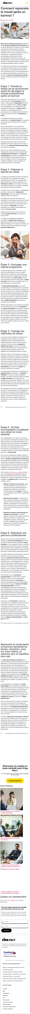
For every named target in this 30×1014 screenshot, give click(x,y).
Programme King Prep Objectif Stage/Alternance (14, 978)
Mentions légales (7, 1004)
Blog (4, 991)
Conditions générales (8, 1008)
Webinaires (5, 995)
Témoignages (6, 993)
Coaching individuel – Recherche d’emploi (12, 971)
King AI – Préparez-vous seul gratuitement (13, 980)
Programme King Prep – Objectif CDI (11, 976)
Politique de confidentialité (9, 1006)
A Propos (5, 988)
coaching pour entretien (15, 472)
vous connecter (11, 900)
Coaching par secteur (8, 969)
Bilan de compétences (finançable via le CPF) (13, 967)
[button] (27, 3)
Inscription (6, 930)
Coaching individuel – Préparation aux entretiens (14, 974)
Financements (6, 1000)
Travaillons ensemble (8, 1002)
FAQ (4, 997)
